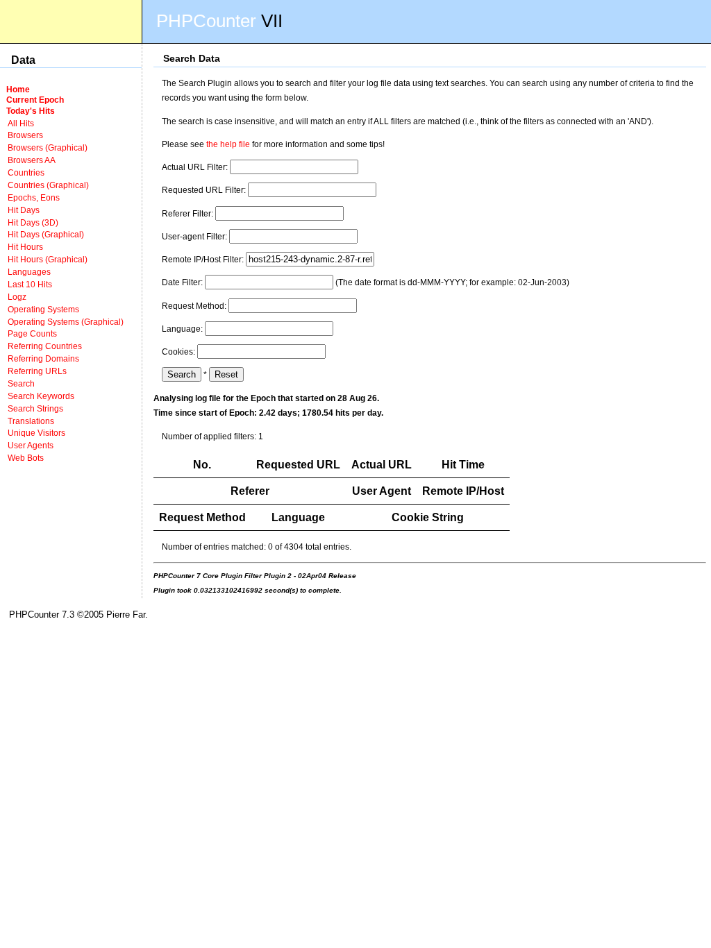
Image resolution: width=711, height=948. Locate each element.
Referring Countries (45, 345)
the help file (228, 144)
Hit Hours (25, 246)
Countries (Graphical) (48, 184)
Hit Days (24, 209)
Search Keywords (41, 395)
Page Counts (32, 333)
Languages (29, 271)
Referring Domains (43, 358)
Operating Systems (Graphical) (66, 321)
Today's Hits (30, 110)
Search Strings (35, 408)
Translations (31, 420)
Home (18, 89)
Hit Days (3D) (33, 222)
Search (21, 383)
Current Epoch (35, 99)
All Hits (21, 123)
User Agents (30, 445)
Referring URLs (37, 370)
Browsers (25, 134)
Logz (17, 296)
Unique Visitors (36, 432)
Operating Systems (43, 309)
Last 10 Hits (30, 284)
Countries (26, 172)
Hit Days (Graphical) (46, 234)
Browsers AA (32, 159)
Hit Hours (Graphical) (47, 259)
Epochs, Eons (34, 197)
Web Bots (26, 457)
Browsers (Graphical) (47, 147)
